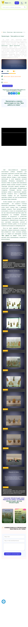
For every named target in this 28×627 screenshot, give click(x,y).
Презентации (10, 32)
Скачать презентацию (7, 85)
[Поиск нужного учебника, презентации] (25, 7)
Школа (4, 32)
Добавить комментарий (13, 554)
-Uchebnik (8, 3)
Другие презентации (18, 32)
